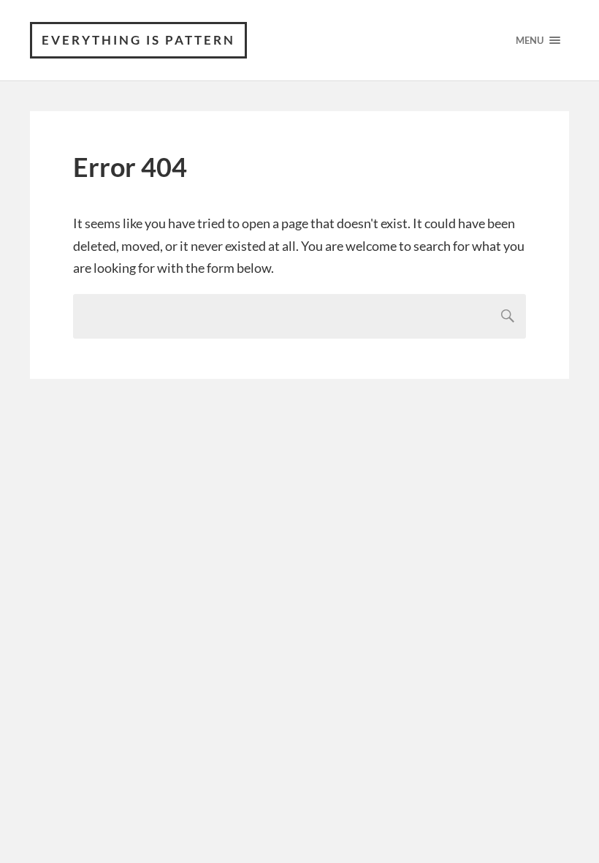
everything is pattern (138, 40)
